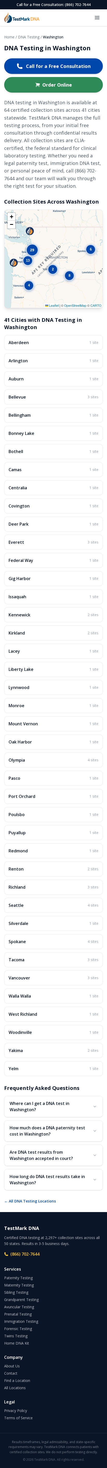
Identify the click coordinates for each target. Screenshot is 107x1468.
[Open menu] (97, 17)
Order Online (57, 85)
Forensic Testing (18, 1328)
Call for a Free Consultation (58, 66)
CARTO (95, 305)
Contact (10, 1373)
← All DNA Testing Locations (30, 1201)
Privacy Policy (15, 1410)
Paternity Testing (18, 1277)
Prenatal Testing (18, 1314)
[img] (53, 259)
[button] (53, 269)
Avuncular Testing (19, 1306)
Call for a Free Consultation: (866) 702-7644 (54, 4)
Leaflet (53, 305)
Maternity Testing (19, 1285)
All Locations (15, 1387)
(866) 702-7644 (24, 1254)
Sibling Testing (16, 1292)
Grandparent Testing (21, 1299)
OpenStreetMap (75, 305)
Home (9, 36)
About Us (12, 1365)
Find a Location (17, 1380)
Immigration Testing (21, 1321)
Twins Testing (16, 1335)
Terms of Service (18, 1417)
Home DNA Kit (16, 1343)
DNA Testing (28, 36)
